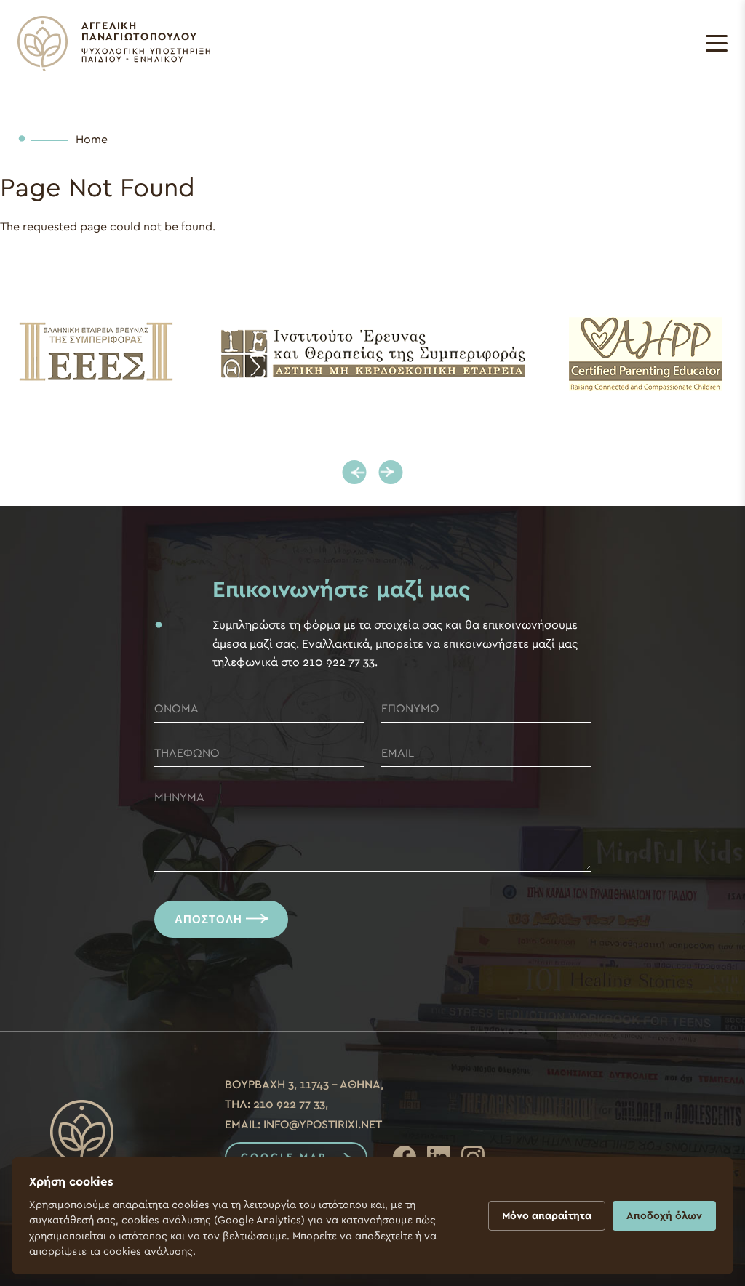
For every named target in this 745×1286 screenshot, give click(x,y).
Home (92, 139)
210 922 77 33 (289, 1104)
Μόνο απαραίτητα (546, 1215)
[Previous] (355, 472)
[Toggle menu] (717, 44)
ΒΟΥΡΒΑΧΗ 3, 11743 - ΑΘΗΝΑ (303, 1084)
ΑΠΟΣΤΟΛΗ (208, 919)
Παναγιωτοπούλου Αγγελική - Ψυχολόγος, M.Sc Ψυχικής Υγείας (113, 43)
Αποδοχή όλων (664, 1215)
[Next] (391, 472)
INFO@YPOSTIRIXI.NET (322, 1124)
